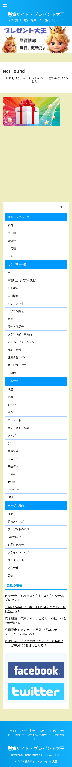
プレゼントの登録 (18, 529)
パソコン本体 (16, 303)
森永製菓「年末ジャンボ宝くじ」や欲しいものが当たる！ (35, 620)
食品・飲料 (14, 349)
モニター (13, 458)
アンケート (14, 420)
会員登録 (13, 451)
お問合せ (19, 734)
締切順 (12, 240)
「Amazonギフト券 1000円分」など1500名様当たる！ (35, 609)
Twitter (12, 481)
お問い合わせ (16, 544)
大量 (10, 256)
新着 (10, 225)
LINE (11, 497)
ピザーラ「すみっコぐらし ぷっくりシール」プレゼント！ (36, 598)
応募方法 (13, 381)
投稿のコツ (14, 536)
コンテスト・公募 (18, 427)
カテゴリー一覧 (17, 264)
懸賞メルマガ (16, 521)
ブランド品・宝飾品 (20, 334)
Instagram (14, 489)
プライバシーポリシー (21, 552)
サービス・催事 (17, 365)
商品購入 (13, 466)
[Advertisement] (36, 163)
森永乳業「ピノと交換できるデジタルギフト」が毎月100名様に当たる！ (34, 643)
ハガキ (12, 474)
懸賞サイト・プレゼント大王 (36, 14)
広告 (10, 575)
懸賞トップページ (18, 217)
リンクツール (16, 560)
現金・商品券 (16, 326)
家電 (10, 318)
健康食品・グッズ (18, 357)
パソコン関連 (16, 311)
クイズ (12, 435)
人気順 (12, 248)
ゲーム (12, 443)
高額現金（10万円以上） (23, 280)
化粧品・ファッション (21, 342)
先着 (10, 397)
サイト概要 (38, 730)
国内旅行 (13, 295)
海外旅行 (13, 288)
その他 (12, 372)
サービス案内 (16, 505)
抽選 (10, 389)
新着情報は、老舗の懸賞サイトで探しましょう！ (36, 754)
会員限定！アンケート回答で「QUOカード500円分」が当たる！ (34, 632)
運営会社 (13, 567)
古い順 (12, 233)
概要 (10, 513)
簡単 (10, 412)
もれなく (13, 404)
